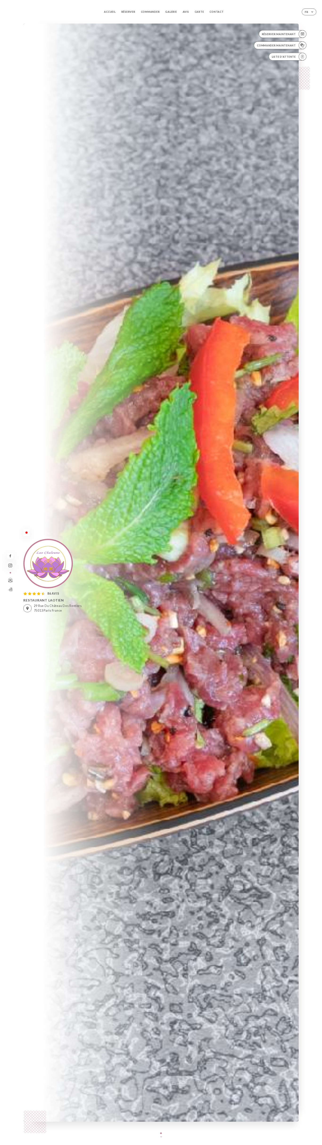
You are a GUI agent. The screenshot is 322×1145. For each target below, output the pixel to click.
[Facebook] (10, 556)
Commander (150, 11)
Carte (199, 11)
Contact (216, 11)
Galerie (171, 11)
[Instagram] (10, 565)
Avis (186, 11)
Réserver (128, 11)
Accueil (110, 11)
